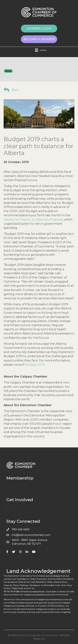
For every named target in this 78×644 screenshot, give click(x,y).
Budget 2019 (35, 364)
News (8, 71)
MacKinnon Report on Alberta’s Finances (33, 219)
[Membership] (8, 487)
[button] (39, 28)
